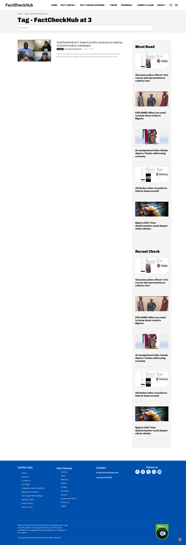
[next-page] (143, 241)
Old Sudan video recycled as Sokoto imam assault (151, 189)
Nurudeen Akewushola (73, 49)
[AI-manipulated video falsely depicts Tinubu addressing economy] (151, 136)
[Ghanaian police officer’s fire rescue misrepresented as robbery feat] (151, 61)
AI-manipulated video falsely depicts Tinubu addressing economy (151, 153)
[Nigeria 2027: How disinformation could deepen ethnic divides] (151, 209)
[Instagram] (143, 472)
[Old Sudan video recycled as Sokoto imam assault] (151, 174)
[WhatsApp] (154, 472)
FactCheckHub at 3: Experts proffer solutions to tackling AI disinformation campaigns (89, 44)
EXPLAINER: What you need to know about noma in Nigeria (150, 115)
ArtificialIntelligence (145, 147)
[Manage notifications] (180, 539)
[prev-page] (137, 241)
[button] (170, 4)
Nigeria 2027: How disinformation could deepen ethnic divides (151, 225)
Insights (60, 49)
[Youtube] (159, 472)
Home (20, 14)
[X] (148, 472)
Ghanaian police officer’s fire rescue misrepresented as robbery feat (151, 78)
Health (139, 109)
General (140, 71)
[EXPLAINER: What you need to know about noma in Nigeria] (151, 98)
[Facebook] (137, 472)
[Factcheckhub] (19, 5)
